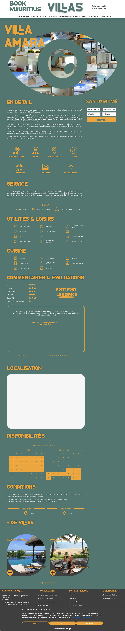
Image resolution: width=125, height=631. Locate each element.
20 (78, 465)
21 (48, 469)
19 (73, 465)
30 (41, 473)
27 (26, 473)
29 (36, 473)
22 (53, 469)
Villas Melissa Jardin (63, 539)
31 (11, 477)
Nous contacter (89, 17)
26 (21, 473)
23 (58, 469)
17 (63, 465)
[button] (19, 355)
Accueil (17, 17)
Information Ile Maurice (69, 17)
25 (16, 473)
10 (63, 461)
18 (68, 465)
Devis (101, 119)
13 (78, 461)
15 (53, 465)
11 (68, 461)
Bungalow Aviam (17, 539)
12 (73, 461)
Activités (53, 17)
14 (48, 465)
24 (11, 473)
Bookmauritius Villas (12, 590)
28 (31, 473)
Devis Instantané (101, 101)
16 (58, 465)
